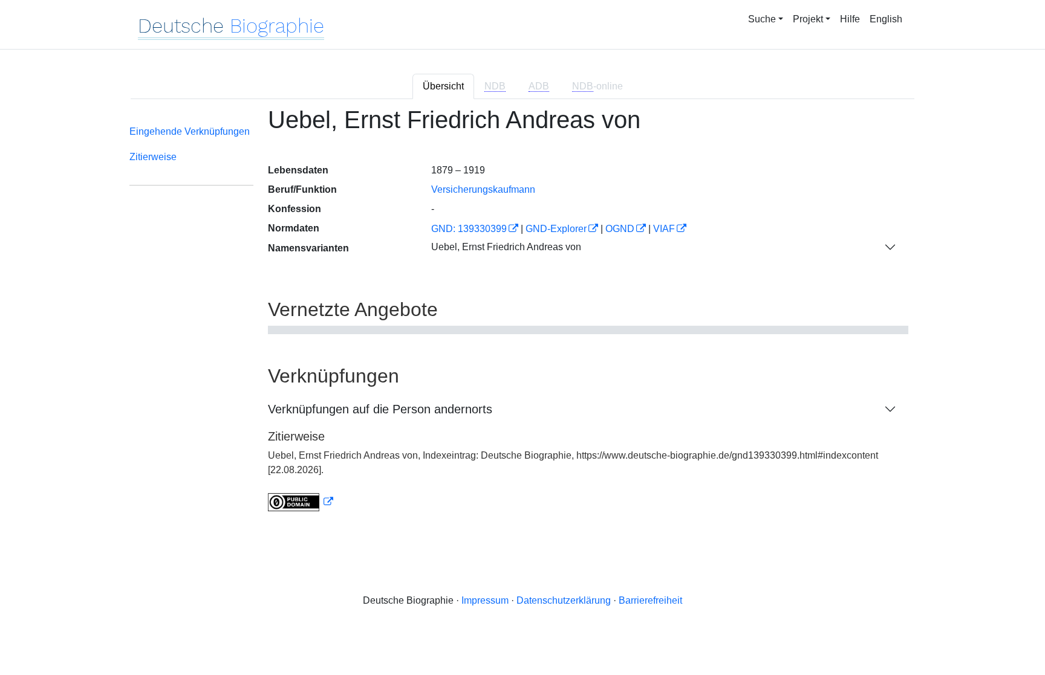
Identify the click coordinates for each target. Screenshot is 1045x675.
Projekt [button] (808, 19)
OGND (619, 229)
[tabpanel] (522, 316)
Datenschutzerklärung (563, 600)
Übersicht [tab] (443, 86)
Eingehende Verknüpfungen (189, 131)
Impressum (485, 600)
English (886, 19)
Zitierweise (153, 157)
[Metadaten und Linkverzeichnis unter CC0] (300, 502)
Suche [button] (762, 19)
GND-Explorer (556, 229)
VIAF (664, 229)
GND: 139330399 (469, 229)
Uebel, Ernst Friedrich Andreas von (506, 247)
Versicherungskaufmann (483, 189)
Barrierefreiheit (650, 600)
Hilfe (850, 19)
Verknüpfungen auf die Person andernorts (380, 409)
